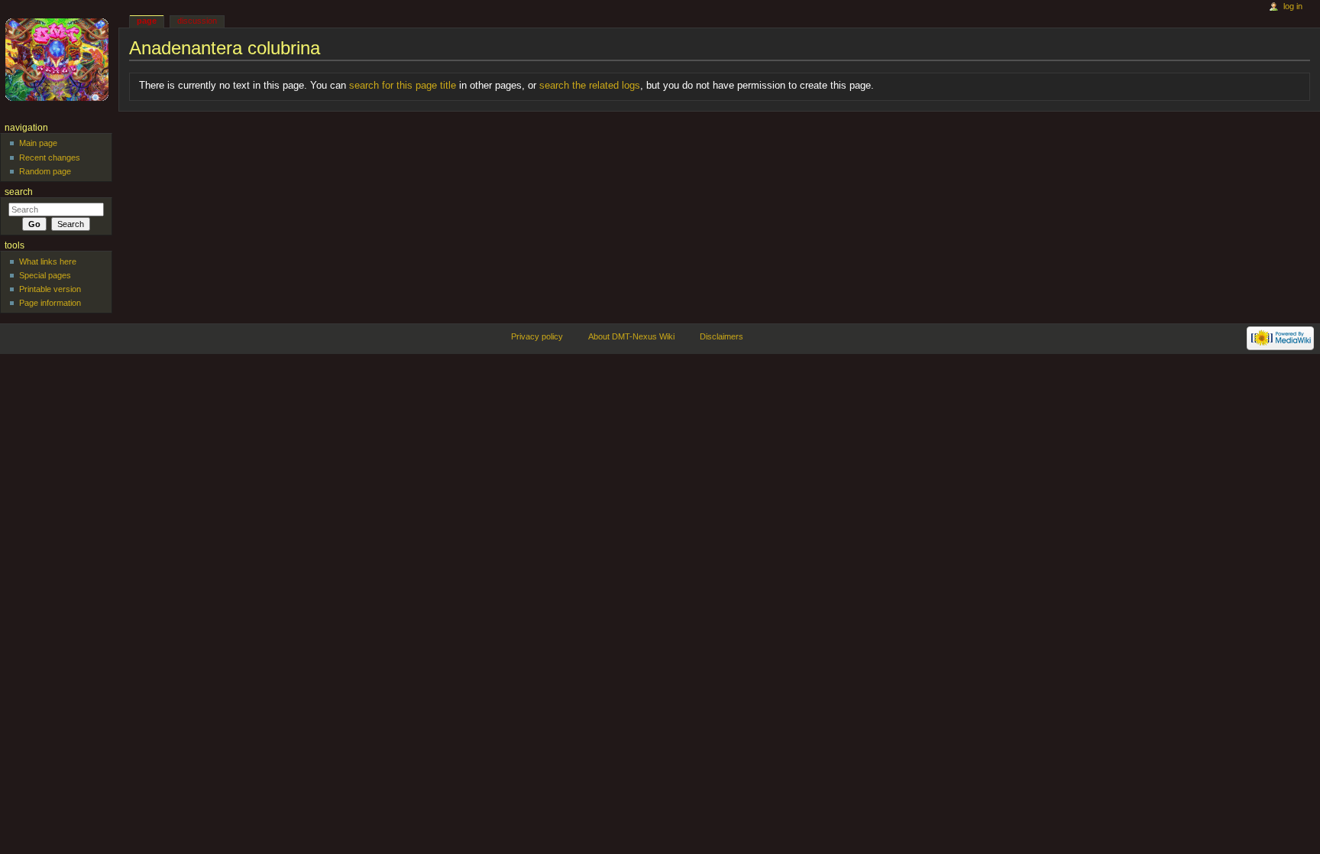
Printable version (50, 289)
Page (147, 20)
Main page (38, 143)
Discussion (197, 20)
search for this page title (402, 85)
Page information (50, 302)
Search (19, 191)
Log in (1292, 6)
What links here (47, 261)
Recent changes (49, 157)
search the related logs (589, 85)
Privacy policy (537, 336)
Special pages (45, 275)
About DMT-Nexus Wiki (631, 336)
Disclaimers (721, 336)
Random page (45, 171)
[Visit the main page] (59, 59)
